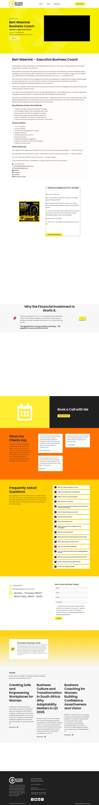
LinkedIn (16, 170)
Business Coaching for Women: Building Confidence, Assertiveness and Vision (75, 697)
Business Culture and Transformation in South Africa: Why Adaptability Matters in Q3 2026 (49, 698)
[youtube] (13, 38)
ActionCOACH (49, 92)
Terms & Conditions (79, 803)
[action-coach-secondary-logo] (16, 777)
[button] (71, 487)
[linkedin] (16, 38)
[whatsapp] (19, 38)
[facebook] (10, 38)
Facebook (17, 172)
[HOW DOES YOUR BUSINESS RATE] (29, 202)
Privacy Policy (77, 612)
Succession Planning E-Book (28, 643)
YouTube (16, 174)
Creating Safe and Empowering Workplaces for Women (21, 693)
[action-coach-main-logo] (16, 1)
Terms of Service (61, 614)
